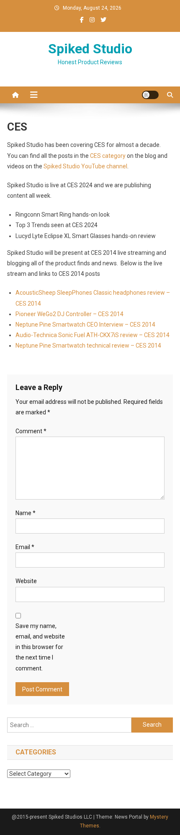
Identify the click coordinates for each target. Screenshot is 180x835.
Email (24, 547)
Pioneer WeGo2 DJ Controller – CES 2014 (69, 314)
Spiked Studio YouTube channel (85, 166)
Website (26, 581)
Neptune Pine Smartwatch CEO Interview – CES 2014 (85, 324)
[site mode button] (150, 95)
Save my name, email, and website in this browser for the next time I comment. (40, 647)
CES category (108, 155)
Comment (30, 431)
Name (25, 513)
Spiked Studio (90, 49)
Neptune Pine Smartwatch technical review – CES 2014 (88, 345)
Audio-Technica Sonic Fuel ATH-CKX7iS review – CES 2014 (92, 335)
